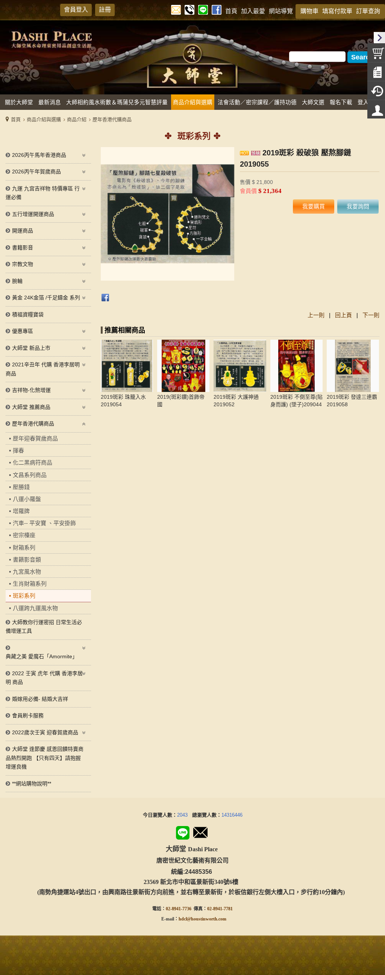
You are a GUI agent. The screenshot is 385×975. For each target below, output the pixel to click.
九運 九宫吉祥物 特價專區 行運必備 (43, 192)
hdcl (183, 919)
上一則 (316, 315)
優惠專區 (22, 331)
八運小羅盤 (27, 499)
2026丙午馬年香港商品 (39, 155)
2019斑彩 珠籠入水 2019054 (123, 400)
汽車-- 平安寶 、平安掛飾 (44, 523)
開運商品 (22, 231)
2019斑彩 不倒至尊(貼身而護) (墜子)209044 (296, 400)
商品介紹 (76, 119)
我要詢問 (358, 206)
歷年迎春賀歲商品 (35, 438)
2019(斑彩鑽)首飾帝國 (181, 400)
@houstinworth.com (206, 919)
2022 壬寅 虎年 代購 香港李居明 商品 (44, 677)
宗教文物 (22, 264)
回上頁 (343, 315)
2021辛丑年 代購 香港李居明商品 (43, 369)
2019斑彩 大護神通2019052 (236, 400)
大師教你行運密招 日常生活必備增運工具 (44, 626)
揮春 (18, 450)
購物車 (309, 11)
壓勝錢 (21, 487)
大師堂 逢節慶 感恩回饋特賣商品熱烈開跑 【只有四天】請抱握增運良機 (44, 758)
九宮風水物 (27, 571)
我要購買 (313, 206)
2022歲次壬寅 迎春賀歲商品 (45, 732)
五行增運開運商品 (33, 214)
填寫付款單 (337, 11)
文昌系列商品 (30, 475)
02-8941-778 (218, 908)
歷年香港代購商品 (112, 119)
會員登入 (76, 9)
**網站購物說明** (31, 784)
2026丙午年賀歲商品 (36, 172)
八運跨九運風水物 (35, 608)
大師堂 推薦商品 (31, 407)
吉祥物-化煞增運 (31, 390)
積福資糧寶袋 (28, 314)
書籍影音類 (27, 559)
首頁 (16, 119)
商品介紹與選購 (44, 119)
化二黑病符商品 (32, 462)
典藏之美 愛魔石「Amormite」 (41, 656)
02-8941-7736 (178, 908)
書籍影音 (22, 248)
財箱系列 (24, 547)
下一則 (370, 315)
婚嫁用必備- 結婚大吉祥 (40, 699)
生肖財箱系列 (30, 583)
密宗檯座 (24, 535)
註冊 (105, 9)
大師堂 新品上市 (31, 348)
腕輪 (17, 281)
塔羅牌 (21, 511)
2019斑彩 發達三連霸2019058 (352, 400)
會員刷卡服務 (28, 715)
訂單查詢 (368, 11)
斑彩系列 (24, 595)
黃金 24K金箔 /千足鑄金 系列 (46, 298)
